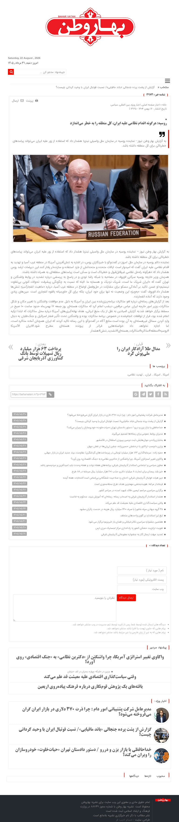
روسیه (150, 262)
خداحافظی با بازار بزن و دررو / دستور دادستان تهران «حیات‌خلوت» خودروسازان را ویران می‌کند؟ (115, 428)
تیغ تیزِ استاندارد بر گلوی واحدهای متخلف (142, 516)
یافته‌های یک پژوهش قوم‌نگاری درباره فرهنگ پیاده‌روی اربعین (90, 687)
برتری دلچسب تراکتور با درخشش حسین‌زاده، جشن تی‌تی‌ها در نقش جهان (125, 446)
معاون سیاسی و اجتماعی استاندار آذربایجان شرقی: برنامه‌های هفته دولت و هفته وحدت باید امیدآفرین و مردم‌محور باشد (102, 465)
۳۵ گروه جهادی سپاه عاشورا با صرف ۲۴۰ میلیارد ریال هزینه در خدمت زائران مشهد (122, 509)
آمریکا (51, 262)
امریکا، (157, 374)
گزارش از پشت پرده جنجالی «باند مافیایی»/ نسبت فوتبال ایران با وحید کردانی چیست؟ (105, 87)
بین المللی (124, 105)
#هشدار (95, 330)
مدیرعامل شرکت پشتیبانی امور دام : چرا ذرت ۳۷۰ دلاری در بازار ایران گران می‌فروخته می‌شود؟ (115, 415)
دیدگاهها (134, 776)
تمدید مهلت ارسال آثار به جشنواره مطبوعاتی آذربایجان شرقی (132, 535)
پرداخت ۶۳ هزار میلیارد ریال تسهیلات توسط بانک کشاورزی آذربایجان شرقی (40, 351)
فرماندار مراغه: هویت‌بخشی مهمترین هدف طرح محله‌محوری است (129, 484)
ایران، (148, 374)
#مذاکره (146, 330)
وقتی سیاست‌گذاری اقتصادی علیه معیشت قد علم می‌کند (134, 503)
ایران (144, 267)
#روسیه (164, 330)
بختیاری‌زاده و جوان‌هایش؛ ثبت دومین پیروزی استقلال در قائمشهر (130, 440)
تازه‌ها (148, 776)
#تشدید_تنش (109, 330)
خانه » (163, 105)
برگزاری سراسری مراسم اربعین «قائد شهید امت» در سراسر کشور (131, 491)
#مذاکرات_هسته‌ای (129, 330)
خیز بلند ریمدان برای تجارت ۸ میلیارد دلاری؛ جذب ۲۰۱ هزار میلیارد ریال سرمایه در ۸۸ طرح (118, 472)
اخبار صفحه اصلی (151, 105)
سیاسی (114, 105)
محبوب (161, 776)
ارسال (15, 100)
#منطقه (155, 330)
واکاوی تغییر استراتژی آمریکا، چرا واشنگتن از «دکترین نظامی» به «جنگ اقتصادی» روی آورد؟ (117, 459)
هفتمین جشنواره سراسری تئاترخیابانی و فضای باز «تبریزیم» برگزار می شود (126, 522)
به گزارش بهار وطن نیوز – (153, 251)
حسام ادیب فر (124, 820)
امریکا (166, 374)
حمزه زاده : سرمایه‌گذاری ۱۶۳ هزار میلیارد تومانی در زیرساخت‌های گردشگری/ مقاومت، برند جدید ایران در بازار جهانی (104, 453)
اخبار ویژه (136, 105)
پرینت (30, 101)
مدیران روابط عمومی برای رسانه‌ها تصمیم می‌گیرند (138, 434)
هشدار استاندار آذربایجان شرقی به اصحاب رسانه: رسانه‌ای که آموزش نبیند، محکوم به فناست (117, 497)
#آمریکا (15, 325)
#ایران (30, 325)
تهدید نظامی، (134, 374)
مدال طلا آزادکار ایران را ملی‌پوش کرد (138, 348)
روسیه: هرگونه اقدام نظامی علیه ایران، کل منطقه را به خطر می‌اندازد (118, 124)
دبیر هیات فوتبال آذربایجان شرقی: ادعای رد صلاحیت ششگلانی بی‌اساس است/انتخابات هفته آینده (113, 478)
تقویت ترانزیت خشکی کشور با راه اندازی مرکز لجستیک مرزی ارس (130, 528)
